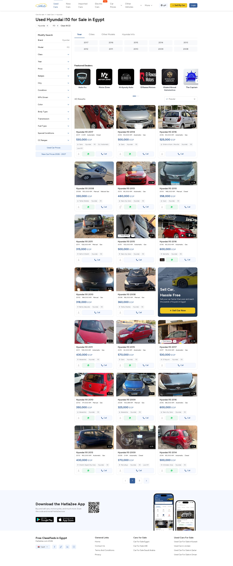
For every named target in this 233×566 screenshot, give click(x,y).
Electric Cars (100, 5)
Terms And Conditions (104, 550)
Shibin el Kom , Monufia (171, 144)
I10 (94, 144)
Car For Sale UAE (140, 546)
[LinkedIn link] (67, 547)
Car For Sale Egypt (141, 541)
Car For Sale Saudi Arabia (144, 550)
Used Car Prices (53, 148)
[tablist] (135, 34)
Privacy (98, 554)
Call (105, 154)
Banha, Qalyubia (84, 307)
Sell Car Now (179, 310)
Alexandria (82, 359)
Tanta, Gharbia (84, 201)
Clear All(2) (66, 26)
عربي (164, 5)
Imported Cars (82, 5)
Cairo (81, 144)
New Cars (68, 5)
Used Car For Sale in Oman (185, 554)
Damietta (166, 254)
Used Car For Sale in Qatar (185, 550)
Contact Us (100, 546)
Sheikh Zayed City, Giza (87, 465)
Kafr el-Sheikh (84, 254)
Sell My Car (180, 5)
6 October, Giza (168, 465)
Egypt (43, 547)
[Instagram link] (74, 547)
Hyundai (88, 144)
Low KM (80, 148)
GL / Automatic (103, 144)
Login (193, 5)
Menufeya (124, 465)
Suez (164, 201)
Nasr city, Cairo (126, 201)
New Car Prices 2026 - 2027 (54, 154)
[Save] (110, 108)
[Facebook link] (54, 547)
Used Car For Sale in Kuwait (185, 541)
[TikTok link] (61, 547)
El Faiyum (166, 359)
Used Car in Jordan (182, 546)
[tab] (79, 34)
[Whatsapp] (88, 154)
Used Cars (55, 5)
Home (97, 541)
